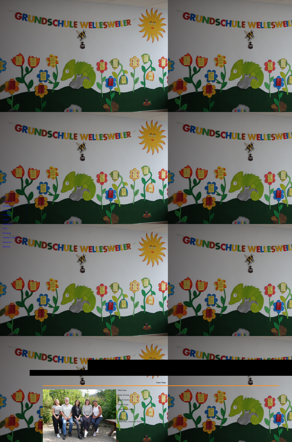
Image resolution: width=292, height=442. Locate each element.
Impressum (6, 247)
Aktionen (6, 219)
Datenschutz (7, 242)
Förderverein (7, 224)
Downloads (7, 233)
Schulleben (7, 215)
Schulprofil (7, 210)
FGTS (5, 229)
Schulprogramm (8, 206)
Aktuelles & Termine (10, 238)
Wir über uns (7, 201)
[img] (161, 188)
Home (5, 197)
